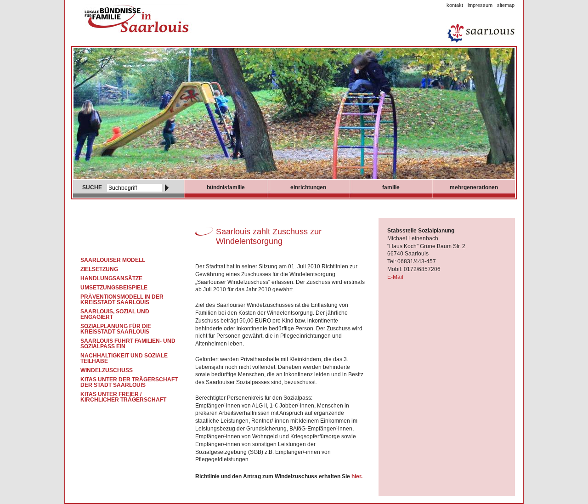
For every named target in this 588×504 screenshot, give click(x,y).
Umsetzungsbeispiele (113, 287)
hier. (356, 476)
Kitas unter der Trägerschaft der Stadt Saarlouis (129, 382)
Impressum (480, 5)
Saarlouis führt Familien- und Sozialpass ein (127, 344)
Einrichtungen (308, 187)
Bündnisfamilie (226, 187)
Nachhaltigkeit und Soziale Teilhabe (124, 358)
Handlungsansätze (111, 278)
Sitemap (505, 5)
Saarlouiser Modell (112, 260)
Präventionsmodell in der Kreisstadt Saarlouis (122, 300)
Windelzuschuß (106, 370)
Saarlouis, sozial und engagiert (114, 314)
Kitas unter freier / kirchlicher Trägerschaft (123, 397)
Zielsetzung (99, 269)
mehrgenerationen (474, 187)
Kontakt (455, 5)
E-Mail (395, 277)
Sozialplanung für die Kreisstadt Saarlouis (115, 329)
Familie (391, 187)
